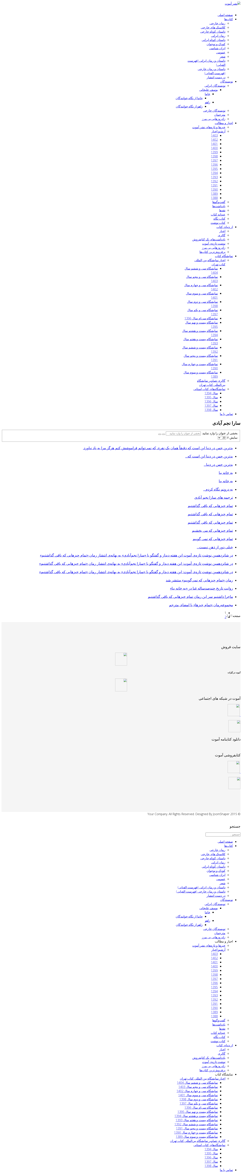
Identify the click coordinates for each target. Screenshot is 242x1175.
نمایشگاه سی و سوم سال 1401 (198, 1095)
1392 (214, 181)
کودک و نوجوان (216, 44)
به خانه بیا (226, 472)
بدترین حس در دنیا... (218, 464)
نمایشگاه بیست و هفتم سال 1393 (197, 1120)
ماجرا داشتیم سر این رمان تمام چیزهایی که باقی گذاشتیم (190, 596)
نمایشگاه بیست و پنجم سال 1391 (197, 1128)
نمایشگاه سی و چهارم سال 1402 (197, 1091)
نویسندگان (226, 81)
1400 (214, 148)
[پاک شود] (159, 434)
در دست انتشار (216, 77)
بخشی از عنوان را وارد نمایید (219, 433)
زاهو (207, 102)
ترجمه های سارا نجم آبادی (213, 497)
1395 (214, 169)
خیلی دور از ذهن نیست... (215, 547)
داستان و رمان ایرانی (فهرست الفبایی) (201, 887)
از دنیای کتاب (224, 227)
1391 (214, 185)
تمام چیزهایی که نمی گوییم (213, 538)
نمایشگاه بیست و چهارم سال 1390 (196, 1132)
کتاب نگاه (219, 218)
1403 (214, 135)
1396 (214, 164)
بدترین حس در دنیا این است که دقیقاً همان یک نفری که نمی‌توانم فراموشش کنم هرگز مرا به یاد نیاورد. (158, 447)
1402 (214, 140)
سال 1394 (211, 393)
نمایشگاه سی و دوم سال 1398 (198, 1099)
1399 (214, 152)
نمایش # (231, 437)
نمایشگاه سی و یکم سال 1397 (199, 1103)
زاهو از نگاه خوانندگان (189, 106)
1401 (214, 144)
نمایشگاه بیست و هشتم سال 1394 (196, 1116)
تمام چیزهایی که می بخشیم (212, 530)
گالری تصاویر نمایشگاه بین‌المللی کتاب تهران (211, 383)
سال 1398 (211, 410)
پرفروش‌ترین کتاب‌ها (212, 252)
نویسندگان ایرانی (215, 85)
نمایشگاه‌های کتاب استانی (209, 389)
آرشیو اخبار (218, 131)
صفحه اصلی (225, 15)
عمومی (220, 52)
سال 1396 (211, 401)
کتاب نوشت (218, 223)
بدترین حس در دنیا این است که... (209, 456)
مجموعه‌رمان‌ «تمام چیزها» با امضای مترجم (201, 604)
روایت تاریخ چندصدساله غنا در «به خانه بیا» (201, 588)
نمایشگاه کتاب (224, 256)
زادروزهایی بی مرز (213, 119)
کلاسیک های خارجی (213, 27)
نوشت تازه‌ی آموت (213, 243)
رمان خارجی (217, 23)
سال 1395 (211, 397)
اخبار (222, 231)
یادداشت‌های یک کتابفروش (208, 239)
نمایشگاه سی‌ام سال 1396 (201, 318)
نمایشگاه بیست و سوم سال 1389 (197, 1137)
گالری (221, 235)
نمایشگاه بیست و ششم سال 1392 (196, 1124)
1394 (214, 173)
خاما (207, 94)
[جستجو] (163, 434)
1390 (214, 189)
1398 (214, 156)
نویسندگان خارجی (214, 110)
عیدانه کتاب (218, 214)
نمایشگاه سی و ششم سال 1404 (197, 1083)
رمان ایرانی (218, 36)
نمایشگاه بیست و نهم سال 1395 (198, 1112)
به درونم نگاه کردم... (218, 489)
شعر (222, 56)
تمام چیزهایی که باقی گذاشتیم (210, 505)
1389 (214, 194)
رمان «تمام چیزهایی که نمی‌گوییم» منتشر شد (199, 580)
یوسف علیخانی (208, 90)
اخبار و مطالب (224, 123)
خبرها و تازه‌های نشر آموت (208, 127)
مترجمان (219, 115)
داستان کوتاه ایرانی (213, 40)
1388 (214, 198)
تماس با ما (226, 414)
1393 (214, 177)
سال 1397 (211, 406)
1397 (214, 160)
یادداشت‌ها (218, 206)
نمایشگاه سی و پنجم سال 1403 (198, 1087)
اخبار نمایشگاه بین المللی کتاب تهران (202, 1078)
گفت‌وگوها (218, 202)
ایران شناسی (217, 48)
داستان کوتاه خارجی (212, 31)
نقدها (222, 210)
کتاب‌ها (228, 19)
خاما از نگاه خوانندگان (189, 98)
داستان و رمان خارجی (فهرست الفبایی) (211, 71)
